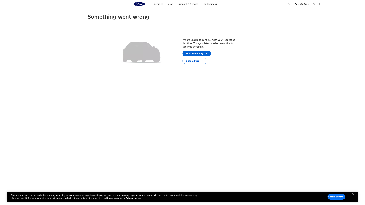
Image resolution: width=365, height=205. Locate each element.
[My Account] (314, 4)
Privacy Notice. (133, 198)
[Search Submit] (289, 4)
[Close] (353, 196)
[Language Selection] (320, 4)
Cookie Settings (336, 196)
